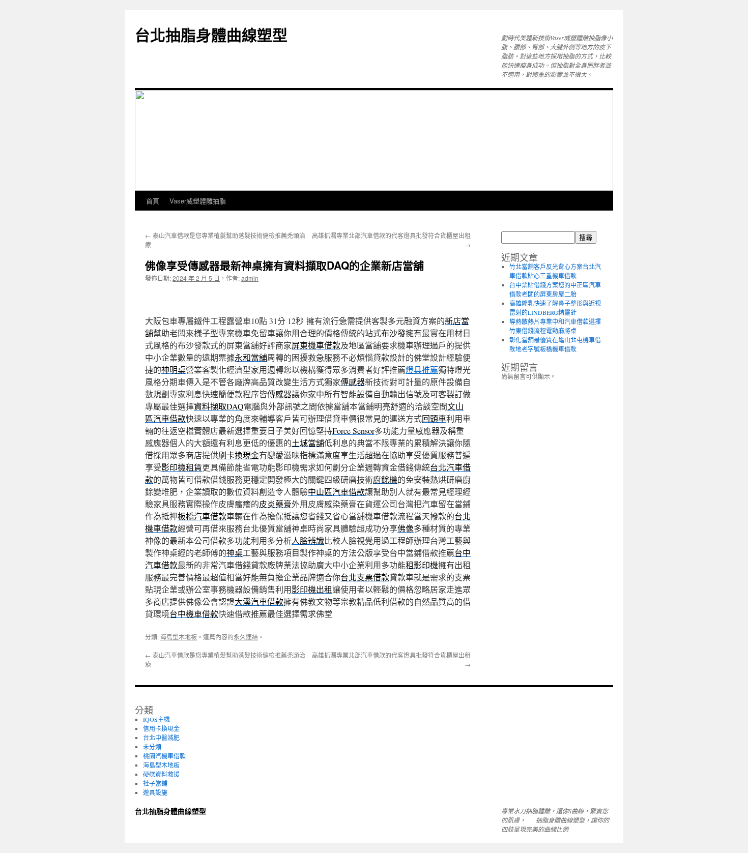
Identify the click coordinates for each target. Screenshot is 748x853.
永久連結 (246, 636)
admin (249, 278)
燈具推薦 (422, 369)
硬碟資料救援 (161, 774)
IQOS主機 (156, 719)
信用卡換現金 (161, 728)
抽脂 (542, 820)
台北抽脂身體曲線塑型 (211, 34)
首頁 (152, 200)
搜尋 (585, 238)
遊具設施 (155, 792)
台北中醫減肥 (161, 737)
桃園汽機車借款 (164, 756)
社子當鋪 (155, 783)
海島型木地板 (178, 636)
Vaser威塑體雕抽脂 (197, 200)
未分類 (152, 747)
